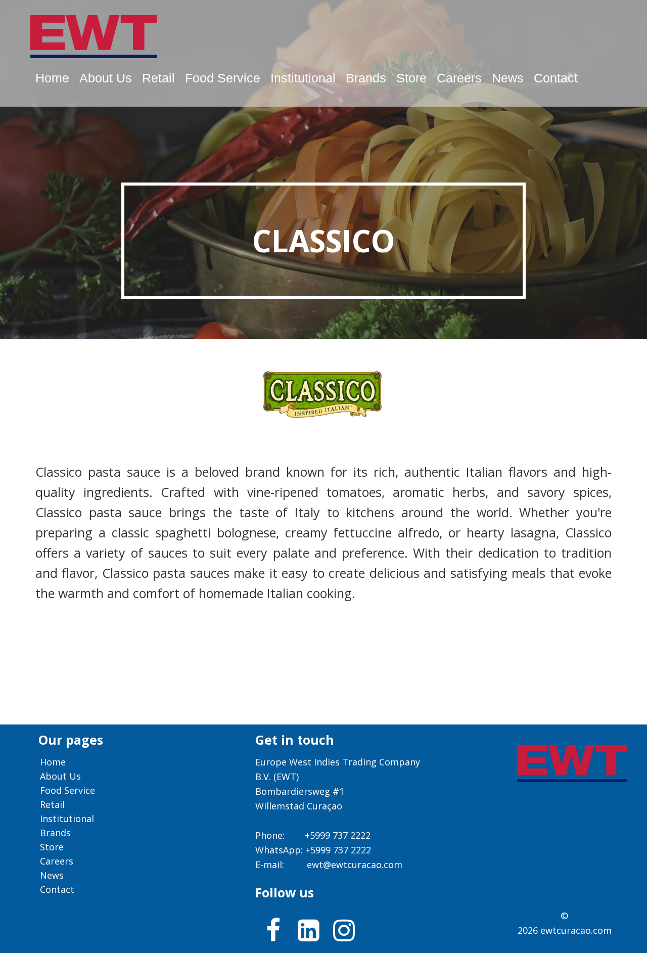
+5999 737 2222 (338, 835)
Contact (556, 78)
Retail (158, 78)
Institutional (303, 78)
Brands (366, 78)
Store (411, 78)
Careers (459, 78)
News (508, 78)
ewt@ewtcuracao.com (354, 864)
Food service (222, 78)
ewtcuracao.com (576, 930)
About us (105, 78)
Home (52, 78)
